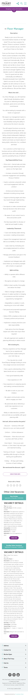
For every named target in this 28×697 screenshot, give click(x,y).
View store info (15, 474)
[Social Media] (25, 6)
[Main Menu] (25, 3)
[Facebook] (10, 674)
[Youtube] (18, 674)
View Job (14, 538)
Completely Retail (19, 694)
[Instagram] (14, 674)
